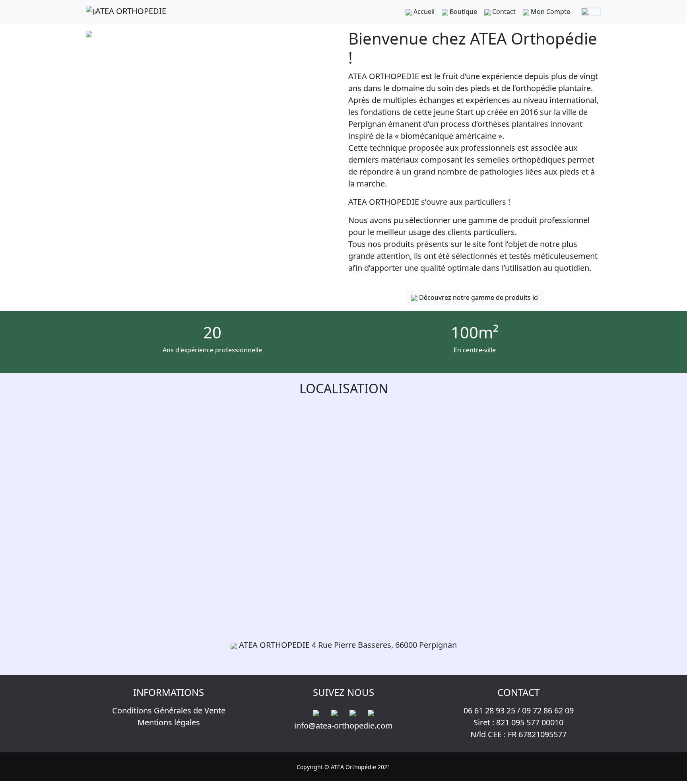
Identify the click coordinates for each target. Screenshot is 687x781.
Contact (503, 11)
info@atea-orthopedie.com (343, 725)
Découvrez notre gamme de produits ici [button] (478, 297)
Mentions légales (169, 722)
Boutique (462, 11)
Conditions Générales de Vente (168, 710)
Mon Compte (549, 11)
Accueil (423, 11)
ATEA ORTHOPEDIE (130, 11)
